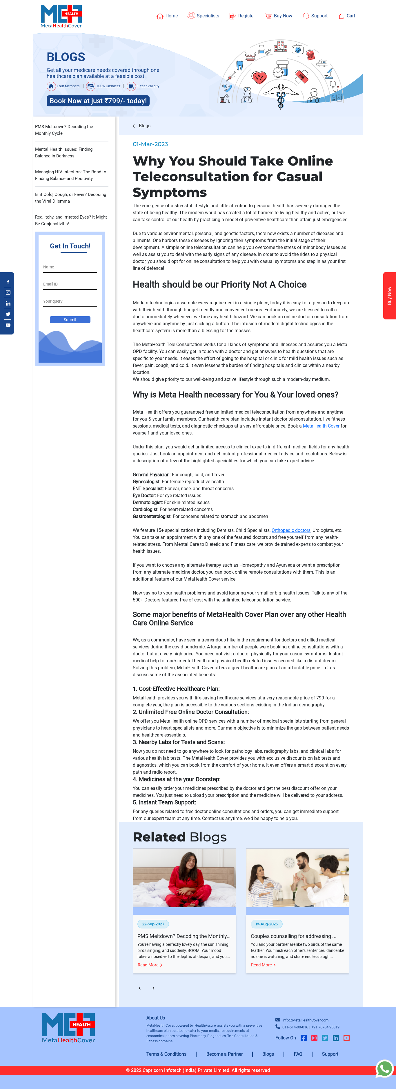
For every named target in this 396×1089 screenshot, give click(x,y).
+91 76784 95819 (325, 1027)
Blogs (144, 125)
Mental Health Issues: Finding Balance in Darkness (63, 153)
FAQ (298, 1054)
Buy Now (389, 296)
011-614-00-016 (295, 1027)
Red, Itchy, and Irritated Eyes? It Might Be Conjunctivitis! (71, 220)
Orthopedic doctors (291, 530)
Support (330, 1054)
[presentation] (139, 987)
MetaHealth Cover (321, 426)
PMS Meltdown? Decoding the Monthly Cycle (64, 130)
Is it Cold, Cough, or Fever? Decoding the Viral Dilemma (70, 198)
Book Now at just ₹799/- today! (98, 101)
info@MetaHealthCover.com (305, 1020)
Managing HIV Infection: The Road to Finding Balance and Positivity (70, 175)
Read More (149, 965)
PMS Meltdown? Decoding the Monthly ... (184, 936)
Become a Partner (224, 1054)
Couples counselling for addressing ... (294, 936)
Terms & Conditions (166, 1054)
